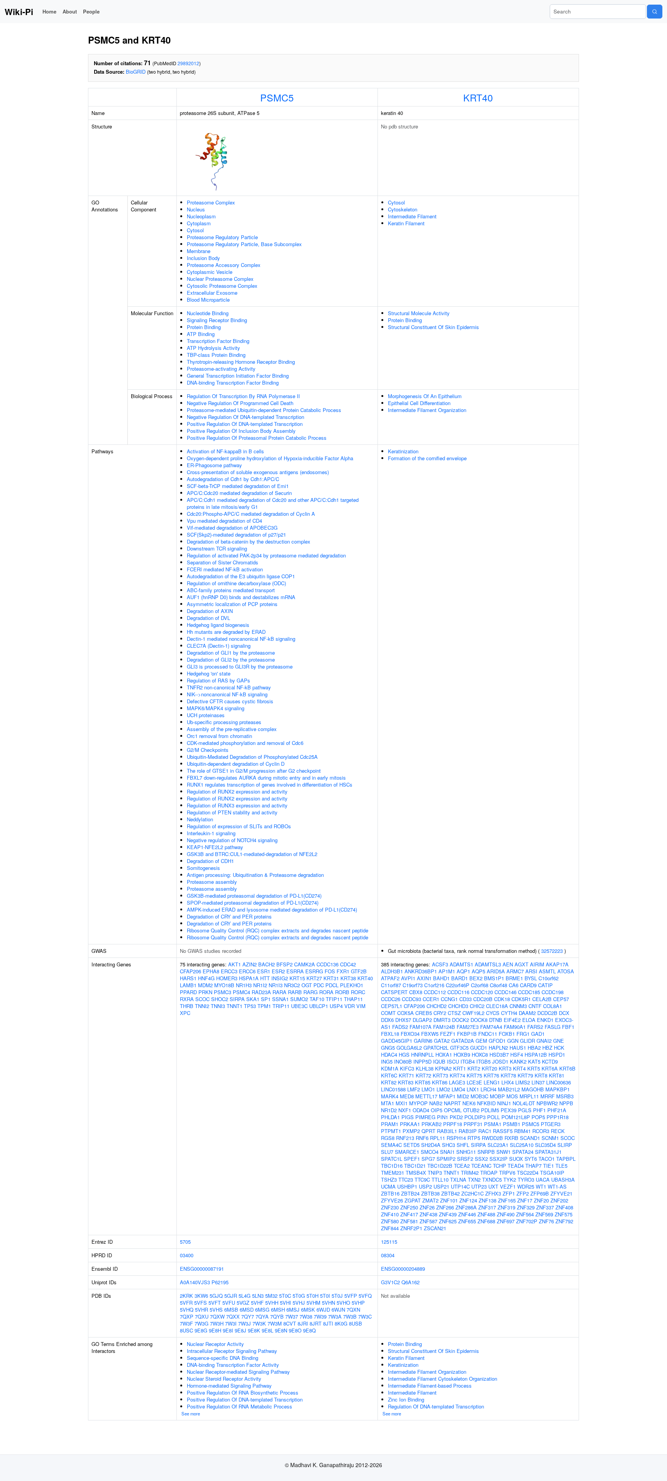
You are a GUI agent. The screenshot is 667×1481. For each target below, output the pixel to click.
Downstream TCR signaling (217, 548)
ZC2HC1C (472, 1193)
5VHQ (186, 1309)
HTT (265, 978)
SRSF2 (465, 1158)
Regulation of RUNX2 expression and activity (237, 791)
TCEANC (481, 1165)
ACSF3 (440, 964)
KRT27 (314, 978)
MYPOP (418, 1103)
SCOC (202, 999)
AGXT (521, 964)
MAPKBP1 (557, 1089)
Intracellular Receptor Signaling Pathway (232, 1350)
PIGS (407, 1117)
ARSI (531, 971)
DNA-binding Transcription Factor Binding (233, 382)
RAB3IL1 (447, 1131)
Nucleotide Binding (208, 313)
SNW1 (503, 1151)
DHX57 (403, 1019)
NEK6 (469, 1103)
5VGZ (243, 1302)
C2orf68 (479, 985)
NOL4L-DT (524, 1103)
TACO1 (546, 1158)
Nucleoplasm (201, 216)
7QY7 (247, 1316)
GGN (512, 1040)
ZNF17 (524, 1200)
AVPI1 (408, 978)
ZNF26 (427, 1207)
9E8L (267, 1330)
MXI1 (402, 1103)
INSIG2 (279, 978)
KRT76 (491, 1075)
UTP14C (460, 1186)
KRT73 (440, 1075)
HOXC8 (480, 1054)
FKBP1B (467, 1033)
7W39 (320, 1316)
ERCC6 (247, 971)
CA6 (513, 985)
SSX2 (481, 1158)
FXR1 (343, 971)
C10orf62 (548, 978)
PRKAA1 (410, 1124)
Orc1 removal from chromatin (219, 736)
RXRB (511, 1138)
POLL (493, 1117)
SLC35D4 (545, 1144)
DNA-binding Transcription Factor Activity (233, 1364)
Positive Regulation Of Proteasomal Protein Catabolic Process (257, 437)
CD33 (465, 999)
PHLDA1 (390, 1117)
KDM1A (389, 1068)
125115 (389, 1241)
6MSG (262, 1309)
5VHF (257, 1302)
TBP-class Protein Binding (216, 354)
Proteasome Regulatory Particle (222, 237)
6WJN (338, 1309)
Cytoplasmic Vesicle (209, 271)
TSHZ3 (389, 1179)
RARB (295, 992)
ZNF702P (526, 1221)
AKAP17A (557, 964)
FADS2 (400, 1026)
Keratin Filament (406, 223)
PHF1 (539, 1110)
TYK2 (509, 1179)
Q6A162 (410, 1282)
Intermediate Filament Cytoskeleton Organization (442, 1378)
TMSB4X (416, 1172)
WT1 (541, 1186)
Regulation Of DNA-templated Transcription (436, 1406)
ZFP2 (522, 1193)
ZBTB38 (430, 1193)
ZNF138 (487, 1200)
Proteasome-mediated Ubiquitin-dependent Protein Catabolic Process (264, 410)
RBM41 (522, 1131)
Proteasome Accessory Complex (224, 265)
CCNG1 (449, 999)
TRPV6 (507, 1172)
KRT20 (489, 1068)
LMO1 (428, 1089)
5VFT (214, 1302)
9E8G (201, 1330)
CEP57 (561, 999)
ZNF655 (467, 1221)
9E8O (295, 1330)
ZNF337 (545, 1207)
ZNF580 (390, 1221)
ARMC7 (515, 971)
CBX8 (415, 992)
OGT (306, 985)
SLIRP (564, 1144)
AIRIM (537, 964)
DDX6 (387, 1019)
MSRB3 (565, 1096)
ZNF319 (506, 1207)
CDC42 (348, 964)
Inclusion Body (203, 258)
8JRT (316, 1323)
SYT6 (531, 1158)
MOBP (497, 1096)
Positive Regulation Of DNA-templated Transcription (245, 423)
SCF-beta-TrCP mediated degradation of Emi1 (238, 486)
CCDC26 (390, 999)
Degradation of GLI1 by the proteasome (231, 652)
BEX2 (475, 978)
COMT (388, 1013)
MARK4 (389, 1096)
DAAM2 (527, 1013)
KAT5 (534, 1061)
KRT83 (405, 1082)
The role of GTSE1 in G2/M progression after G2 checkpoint (254, 770)
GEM (481, 1040)
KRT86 (439, 1082)
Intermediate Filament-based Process (430, 1385)
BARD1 (459, 978)
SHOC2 (219, 999)
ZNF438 (428, 1214)
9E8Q (309, 1330)
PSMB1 (511, 1124)
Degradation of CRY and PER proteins (229, 916)
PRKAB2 (432, 1124)
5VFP (350, 1295)
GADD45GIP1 (396, 1040)
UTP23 (479, 1186)
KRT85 (422, 1082)
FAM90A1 (515, 1026)
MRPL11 (529, 1096)
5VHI (285, 1302)
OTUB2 (471, 1110)
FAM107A (421, 1026)
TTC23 (405, 1179)
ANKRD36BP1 (421, 971)
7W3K (259, 1323)
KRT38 (348, 978)
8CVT (289, 1323)
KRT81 (556, 1075)
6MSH (278, 1309)
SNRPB (486, 1151)
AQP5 (478, 971)
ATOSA (565, 971)
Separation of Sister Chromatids (222, 562)
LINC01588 (393, 1089)
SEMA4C (391, 1144)
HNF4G (206, 978)
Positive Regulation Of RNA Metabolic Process (239, 1406)
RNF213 (405, 1138)
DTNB (495, 1019)
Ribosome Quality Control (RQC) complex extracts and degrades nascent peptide (277, 930)
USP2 (425, 1186)
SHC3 (448, 1144)
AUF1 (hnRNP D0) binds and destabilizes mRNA (241, 597)
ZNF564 (525, 1214)
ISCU (453, 1061)
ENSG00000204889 (403, 1268)
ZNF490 (506, 1214)
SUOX (516, 1158)
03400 (186, 1255)
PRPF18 (452, 1124)
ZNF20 (541, 1200)
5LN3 (258, 1295)
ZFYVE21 (561, 1193)
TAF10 (317, 999)
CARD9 (528, 985)
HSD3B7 (499, 1054)
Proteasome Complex (211, 202)
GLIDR (527, 1040)
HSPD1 (556, 1054)
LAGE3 (457, 1082)
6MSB (231, 1309)
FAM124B (444, 1026)
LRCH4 (488, 1089)
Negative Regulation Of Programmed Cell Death (240, 403)
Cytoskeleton (402, 209)
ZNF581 (409, 1221)
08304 (387, 1255)
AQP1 (463, 971)
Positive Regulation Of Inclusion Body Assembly (241, 430)
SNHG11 (466, 1151)
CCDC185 (529, 992)
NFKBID (486, 1103)
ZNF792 (564, 1221)
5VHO (343, 1302)
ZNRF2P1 (411, 1228)
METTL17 (426, 1096)
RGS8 (387, 1138)
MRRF (547, 1096)
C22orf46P (457, 985)
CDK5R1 (521, 999)
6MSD (247, 1309)
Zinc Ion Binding (406, 1399)
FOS (330, 971)
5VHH (271, 1302)
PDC (318, 985)
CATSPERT (394, 992)
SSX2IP (498, 1158)
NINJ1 (504, 1103)
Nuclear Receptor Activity (215, 1344)
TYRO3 (526, 1179)
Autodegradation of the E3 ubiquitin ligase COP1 (241, 576)
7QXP (186, 1316)
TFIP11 (334, 999)
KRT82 (388, 1082)
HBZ (547, 1047)
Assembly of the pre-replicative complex (232, 729)
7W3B (350, 1316)
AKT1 (234, 964)
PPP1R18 (558, 1117)
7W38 (306, 1316)
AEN (508, 964)
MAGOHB (532, 1089)
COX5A (405, 1013)
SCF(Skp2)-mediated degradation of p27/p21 (236, 534)
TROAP (489, 1172)
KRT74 (457, 1075)
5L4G (245, 1295)
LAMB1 (188, 985)
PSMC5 (277, 97)
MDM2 (205, 985)
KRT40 (478, 97)
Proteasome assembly (212, 881)
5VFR (186, 1302)
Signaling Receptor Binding (217, 320)
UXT (493, 1186)
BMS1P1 (494, 978)
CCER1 (431, 999)
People (91, 11)
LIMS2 (522, 1082)
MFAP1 (447, 1096)
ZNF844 (390, 1228)
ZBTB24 (410, 1193)
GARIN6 (423, 1040)
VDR (349, 1006)
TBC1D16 (392, 1165)
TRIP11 (281, 1006)
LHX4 (507, 1082)
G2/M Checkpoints (208, 749)
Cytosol (195, 230)
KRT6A (550, 1068)
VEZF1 (508, 1186)
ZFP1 (509, 1193)
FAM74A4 (491, 1026)
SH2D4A (430, 1144)
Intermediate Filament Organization (427, 410)
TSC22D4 (527, 1172)
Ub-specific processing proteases (224, 722)
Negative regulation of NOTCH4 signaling (232, 840)
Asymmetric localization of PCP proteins (232, 604)
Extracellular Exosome (212, 292)
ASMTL (547, 971)
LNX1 (473, 1089)
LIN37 (538, 1082)
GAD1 (538, 1033)
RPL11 (437, 1138)
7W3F (186, 1323)
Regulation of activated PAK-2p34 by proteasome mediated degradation (266, 555)
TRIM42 (470, 1172)
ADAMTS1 (461, 964)
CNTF (535, 1006)
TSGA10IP (552, 1172)
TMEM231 (392, 1172)
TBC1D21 (415, 1165)
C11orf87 (391, 985)
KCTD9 (550, 1061)
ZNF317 (487, 1207)
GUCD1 (478, 1047)
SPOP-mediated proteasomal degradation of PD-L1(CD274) (252, 902)
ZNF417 (409, 1214)
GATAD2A (462, 1040)
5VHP (358, 1302)
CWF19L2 (473, 1013)
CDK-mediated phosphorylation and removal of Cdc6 (245, 742)
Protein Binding (204, 327)
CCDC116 (458, 992)
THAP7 (533, 1165)
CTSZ (454, 1013)
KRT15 (297, 978)
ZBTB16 (390, 1193)
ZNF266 (445, 1207)
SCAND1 (530, 1138)
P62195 (220, 1282)
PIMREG (425, 1117)
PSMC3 (222, 992)
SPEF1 (412, 1158)
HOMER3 (226, 978)
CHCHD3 (458, 1006)
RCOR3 (540, 1131)
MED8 (407, 1096)
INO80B (403, 1061)
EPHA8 (211, 971)
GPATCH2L (436, 1047)
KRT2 (473, 1068)
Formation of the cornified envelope (427, 458)
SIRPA (237, 999)
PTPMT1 (391, 1131)
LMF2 (413, 1089)
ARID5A (496, 971)
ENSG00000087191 (202, 1268)
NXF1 (404, 1110)
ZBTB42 (450, 1193)
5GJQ (216, 1295)
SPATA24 (522, 1151)
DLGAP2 (422, 1019)
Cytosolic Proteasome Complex (222, 285)
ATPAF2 (390, 978)
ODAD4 (421, 1110)
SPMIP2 (446, 1158)
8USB (355, 1323)
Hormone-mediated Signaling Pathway (229, 1385)
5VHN (328, 1302)
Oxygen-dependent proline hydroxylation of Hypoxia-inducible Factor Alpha (270, 458)
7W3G (201, 1323)
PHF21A (556, 1110)
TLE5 (561, 1165)
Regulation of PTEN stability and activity (232, 812)
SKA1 (252, 999)
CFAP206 (190, 971)
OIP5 (436, 1110)
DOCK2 (460, 1019)
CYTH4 (509, 1013)
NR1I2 (260, 985)
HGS (404, 1054)
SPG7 (428, 1158)
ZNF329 (526, 1207)
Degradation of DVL (208, 617)
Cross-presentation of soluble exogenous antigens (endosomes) (258, 472)
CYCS (492, 1013)
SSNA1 (280, 999)
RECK (558, 1131)
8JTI (328, 1323)
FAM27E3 (468, 1026)
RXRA (187, 999)
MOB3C (479, 1096)
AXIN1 (424, 978)
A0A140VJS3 (195, 1282)
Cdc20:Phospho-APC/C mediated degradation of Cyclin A (251, 513)
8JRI (303, 1323)
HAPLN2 (498, 1047)
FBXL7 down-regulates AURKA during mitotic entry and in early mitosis (266, 777)
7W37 (291, 1316)
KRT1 (459, 1068)
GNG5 (388, 1047)
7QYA (262, 1316)
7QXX (233, 1316)
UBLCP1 (318, 1006)
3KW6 (201, 1295)
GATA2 (442, 1040)
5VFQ (365, 1295)
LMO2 (443, 1089)
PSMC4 (241, 992)
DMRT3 (441, 1019)
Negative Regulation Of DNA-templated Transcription (245, 416)
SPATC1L (391, 1158)
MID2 (463, 1096)
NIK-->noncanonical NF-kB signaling (227, 694)
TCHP (499, 1165)
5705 (185, 1241)
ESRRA (295, 971)
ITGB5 (483, 1061)
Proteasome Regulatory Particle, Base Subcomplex (244, 244)
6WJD (323, 1309)
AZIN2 (249, 964)
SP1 (266, 999)
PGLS (525, 1110)
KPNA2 (443, 1068)
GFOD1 (497, 1040)
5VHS (216, 1309)
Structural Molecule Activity (419, 313)
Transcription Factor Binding (218, 340)
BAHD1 (441, 978)
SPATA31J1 (548, 1151)
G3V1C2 (390, 1282)
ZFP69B (539, 1193)
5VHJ (299, 1302)
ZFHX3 (493, 1193)
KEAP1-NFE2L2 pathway (215, 847)
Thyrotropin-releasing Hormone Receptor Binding (241, 361)
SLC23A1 (498, 1144)
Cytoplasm (199, 223)
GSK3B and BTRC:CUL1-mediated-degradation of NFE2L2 (252, 854)
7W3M (274, 1323)
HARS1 (188, 978)
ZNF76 (546, 1221)
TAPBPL (566, 1158)
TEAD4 (516, 1165)
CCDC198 (553, 992)
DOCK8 (479, 1019)
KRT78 (508, 1075)
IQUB (439, 1061)
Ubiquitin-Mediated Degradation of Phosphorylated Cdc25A (252, 756)
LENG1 (492, 1082)
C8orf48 (498, 985)
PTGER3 (550, 1124)
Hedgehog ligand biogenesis (218, 624)
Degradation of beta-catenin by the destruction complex (248, 541)
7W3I (231, 1323)
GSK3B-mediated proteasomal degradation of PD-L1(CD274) (254, 895)
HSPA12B (536, 1054)
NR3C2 (292, 985)
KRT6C (389, 1075)
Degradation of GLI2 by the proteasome (231, 659)
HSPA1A (249, 978)
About (70, 11)
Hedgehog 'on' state (208, 673)
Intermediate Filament (412, 216)
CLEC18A (497, 1006)
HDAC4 (389, 1054)
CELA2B (542, 999)
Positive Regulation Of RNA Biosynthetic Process (242, 1392)
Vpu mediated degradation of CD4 (224, 520)
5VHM (313, 1302)
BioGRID (136, 71)
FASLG (552, 1026)
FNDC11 (487, 1033)
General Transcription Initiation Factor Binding (238, 375)
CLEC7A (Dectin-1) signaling (219, 645)
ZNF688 (486, 1221)
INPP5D (422, 1061)
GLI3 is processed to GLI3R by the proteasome (240, 666)
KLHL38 (424, 1068)
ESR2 (278, 971)
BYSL (531, 978)
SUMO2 (299, 999)
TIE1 (548, 1165)
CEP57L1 (391, 1006)
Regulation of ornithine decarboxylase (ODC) (236, 583)
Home (49, 11)
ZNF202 (559, 1200)
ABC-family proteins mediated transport (231, 590)
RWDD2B (492, 1138)
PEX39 (508, 1110)
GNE (558, 1040)
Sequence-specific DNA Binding (222, 1357)
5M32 (271, 1295)
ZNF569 (544, 1214)
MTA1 (387, 1103)
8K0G (341, 1323)
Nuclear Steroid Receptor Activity (224, 1378)
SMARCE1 (407, 1151)
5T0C (285, 1295)
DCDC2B (547, 1013)
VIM (361, 1006)
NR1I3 (276, 985)
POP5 (538, 1117)
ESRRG (314, 971)
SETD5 (411, 1144)
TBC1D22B (439, 1165)
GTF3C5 (459, 1047)
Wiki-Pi (19, 11)
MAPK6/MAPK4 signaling (215, 708)
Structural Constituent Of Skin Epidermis (433, 327)
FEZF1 (447, 1033)
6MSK (308, 1309)
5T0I (325, 1295)
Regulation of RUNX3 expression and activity (237, 805)
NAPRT (452, 1103)
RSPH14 (456, 1138)
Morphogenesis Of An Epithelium (425, 396)
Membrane (198, 251)
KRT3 (505, 1068)
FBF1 (568, 1026)
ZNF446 (467, 1214)
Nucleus (196, 209)
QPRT (428, 1131)
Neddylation (200, 819)
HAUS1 (518, 1047)
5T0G (299, 1295)
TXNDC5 (492, 1179)
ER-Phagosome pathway (214, 465)
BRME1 (514, 978)
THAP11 (353, 999)
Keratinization (403, 451)
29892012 (188, 63)
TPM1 (264, 1006)
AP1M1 (446, 971)
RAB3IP (468, 1131)
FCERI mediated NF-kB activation (225, 569)
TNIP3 (435, 1172)
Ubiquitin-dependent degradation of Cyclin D (235, 763)
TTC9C (422, 1179)
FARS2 (535, 1026)
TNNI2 (202, 1006)
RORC (358, 992)
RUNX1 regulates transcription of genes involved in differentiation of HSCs (269, 784)
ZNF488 (486, 1214)
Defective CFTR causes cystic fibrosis (230, 701)
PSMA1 (492, 1124)
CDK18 (502, 999)
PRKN (205, 992)
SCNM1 (550, 1138)
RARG (310, 992)
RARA (279, 992)
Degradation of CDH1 (210, 861)
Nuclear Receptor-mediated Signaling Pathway (238, 1371)
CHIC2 (477, 1006)
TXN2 (474, 1179)
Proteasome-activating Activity (221, 368)
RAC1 (484, 1131)
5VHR (201, 1309)
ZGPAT (413, 1200)
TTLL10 (440, 1179)
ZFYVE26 (392, 1200)
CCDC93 (411, 999)
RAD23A (261, 992)
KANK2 (518, 1061)
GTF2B (359, 971)
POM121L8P (515, 1117)
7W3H (216, 1323)
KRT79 (525, 1075)
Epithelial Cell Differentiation (419, 403)
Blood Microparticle (208, 299)
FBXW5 (429, 1033)
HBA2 (534, 1047)
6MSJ (293, 1309)
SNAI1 (447, 1151)
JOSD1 (500, 1061)
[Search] (654, 12)
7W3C (365, 1316)
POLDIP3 (475, 1117)
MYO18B (224, 985)
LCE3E (474, 1082)
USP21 (441, 1186)
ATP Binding (201, 334)
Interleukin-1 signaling (211, 833)
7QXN (353, 1309)
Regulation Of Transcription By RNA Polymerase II (243, 396)
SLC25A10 (521, 1144)
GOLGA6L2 (409, 1047)
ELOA (528, 1019)
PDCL (332, 985)
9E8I (228, 1330)
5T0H (312, 1295)
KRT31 (331, 978)
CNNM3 (518, 1006)
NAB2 (435, 1103)
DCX (564, 1013)
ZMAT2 (430, 1200)
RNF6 (422, 1138)
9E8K (254, 1330)
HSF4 (516, 1054)
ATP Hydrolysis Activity (213, 347)
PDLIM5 (490, 1110)
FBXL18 (390, 1033)
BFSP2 (284, 964)
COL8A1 (552, 1006)
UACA (543, 1179)
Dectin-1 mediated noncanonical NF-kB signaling (241, 638)
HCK (559, 1047)
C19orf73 (413, 985)
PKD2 (456, 1117)
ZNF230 (390, 1207)
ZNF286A (466, 1207)
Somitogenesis (203, 867)
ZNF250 (409, 1207)
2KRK (186, 1295)
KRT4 (519, 1068)
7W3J (244, 1323)
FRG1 (523, 1033)
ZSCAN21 (435, 1228)
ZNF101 (449, 1200)
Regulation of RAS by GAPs (218, 680)
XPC (185, 1013)
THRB (186, 1006)
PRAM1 (389, 1124)
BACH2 (266, 964)
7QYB (277, 1316)
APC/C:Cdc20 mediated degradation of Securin (239, 492)
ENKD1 (545, 1019)
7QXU (201, 1316)
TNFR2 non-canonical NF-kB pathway (229, 687)
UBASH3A (563, 1179)
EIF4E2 (512, 1019)
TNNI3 (218, 1006)
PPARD (188, 992)
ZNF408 (564, 1207)
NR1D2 (389, 1110)
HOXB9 (462, 1054)
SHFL (463, 1144)
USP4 (336, 1006)
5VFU (228, 1302)
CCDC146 (505, 992)
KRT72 (423, 1075)
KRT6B (567, 1068)
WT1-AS (557, 1186)
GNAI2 (544, 1040)
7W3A (335, 1316)
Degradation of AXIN (210, 611)
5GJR (230, 1295)
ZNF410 (390, 1214)
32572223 (552, 950)
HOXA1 (443, 1054)
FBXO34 (410, 1033)
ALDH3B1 (392, 971)
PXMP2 (411, 1131)
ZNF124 (468, 1200)
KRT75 (474, 1075)
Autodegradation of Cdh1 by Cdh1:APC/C (233, 479)
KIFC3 (407, 1068)
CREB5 (423, 1013)
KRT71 (406, 1075)
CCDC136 (328, 964)
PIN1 (442, 1117)
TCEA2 (462, 1165)
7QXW (217, 1316)
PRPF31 (473, 1124)
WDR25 (525, 1186)
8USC (186, 1330)
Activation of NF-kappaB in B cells (225, 451)
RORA (326, 992)
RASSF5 (503, 1131)
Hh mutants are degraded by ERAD (226, 631)
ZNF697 (506, 1221)
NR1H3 (244, 985)
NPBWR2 (547, 1103)
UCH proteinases (206, 715)
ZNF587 (428, 1221)
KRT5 (533, 1068)
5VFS (200, 1302)
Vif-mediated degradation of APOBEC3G (232, 527)
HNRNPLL (422, 1054)
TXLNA (458, 1179)
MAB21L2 (509, 1089)
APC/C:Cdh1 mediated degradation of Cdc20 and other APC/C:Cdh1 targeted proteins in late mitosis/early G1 (273, 503)
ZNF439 (448, 1214)
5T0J (337, 1295)
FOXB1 (507, 1033)
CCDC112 (435, 992)
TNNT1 (234, 1006)
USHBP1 (407, 1186)
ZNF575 (563, 1214)
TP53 (250, 1006)
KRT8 (541, 1075)
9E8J (240, 1330)
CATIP (545, 985)
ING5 (387, 1061)
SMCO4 (429, 1151)
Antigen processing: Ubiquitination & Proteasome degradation (255, 874)
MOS (512, 1096)
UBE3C (299, 1006)
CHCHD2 (437, 1006)
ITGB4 (467, 1061)
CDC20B (483, 999)
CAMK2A (304, 964)
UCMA (388, 1186)
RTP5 (473, 1138)
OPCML (453, 1110)
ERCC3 (229, 971)
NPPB (566, 1103)
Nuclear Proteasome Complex (220, 278)
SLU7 (387, 1151)
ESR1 (263, 971)
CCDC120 (482, 992)
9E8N (281, 1330)
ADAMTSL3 (488, 964)
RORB (342, 992)
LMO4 (458, 1089)
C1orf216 (434, 985)
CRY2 (439, 1013)
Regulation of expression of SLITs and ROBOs (239, 826)
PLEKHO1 (351, 985)
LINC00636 (558, 1082)
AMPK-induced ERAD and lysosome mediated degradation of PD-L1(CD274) (272, 909)
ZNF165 (507, 1200)
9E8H (215, 1330)
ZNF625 (448, 1221)
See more (190, 1413)
